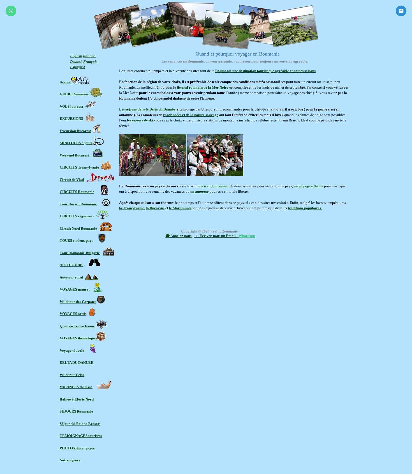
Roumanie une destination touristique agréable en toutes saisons (265, 71)
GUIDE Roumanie (74, 94)
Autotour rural (71, 277)
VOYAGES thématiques (78, 338)
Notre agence (70, 460)
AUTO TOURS (71, 265)
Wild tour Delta (72, 375)
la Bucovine (155, 208)
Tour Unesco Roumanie (78, 204)
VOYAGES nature (74, 289)
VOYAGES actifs (73, 314)
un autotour (199, 191)
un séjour (221, 186)
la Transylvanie (131, 208)
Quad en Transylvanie (77, 326)
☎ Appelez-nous (178, 236)
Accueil (65, 82)
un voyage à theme (308, 186)
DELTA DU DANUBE (76, 362)
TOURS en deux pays (76, 240)
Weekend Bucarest (74, 155)
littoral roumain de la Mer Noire (202, 87)
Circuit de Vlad (72, 180)
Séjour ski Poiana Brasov (80, 424)
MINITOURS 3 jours (76, 143)
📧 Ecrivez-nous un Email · (216, 236)
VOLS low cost (71, 106)
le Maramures (180, 208)
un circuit (205, 186)
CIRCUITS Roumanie (77, 192)
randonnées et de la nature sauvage (190, 115)
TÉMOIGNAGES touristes (81, 436)
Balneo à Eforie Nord (77, 399)
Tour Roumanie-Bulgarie (80, 253)
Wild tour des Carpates (78, 302)
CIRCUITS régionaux (77, 216)
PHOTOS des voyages (77, 448)
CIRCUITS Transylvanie (79, 167)
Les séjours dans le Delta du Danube (147, 109)
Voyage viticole (72, 350)
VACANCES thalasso (76, 387)
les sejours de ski (140, 120)
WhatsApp (247, 236)
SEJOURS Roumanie (76, 411)
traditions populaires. (305, 208)
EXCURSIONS (71, 118)
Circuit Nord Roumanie (78, 228)
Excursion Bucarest (75, 131)
